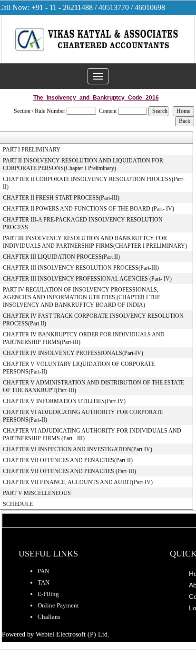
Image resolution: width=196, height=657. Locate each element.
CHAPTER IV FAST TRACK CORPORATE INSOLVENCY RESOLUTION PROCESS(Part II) (93, 320)
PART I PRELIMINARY (31, 149)
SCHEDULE (18, 504)
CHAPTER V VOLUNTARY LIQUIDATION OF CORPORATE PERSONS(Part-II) (79, 368)
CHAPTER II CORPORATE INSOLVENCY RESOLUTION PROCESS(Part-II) (94, 183)
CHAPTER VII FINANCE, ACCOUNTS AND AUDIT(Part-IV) (78, 482)
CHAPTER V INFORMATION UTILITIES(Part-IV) (64, 401)
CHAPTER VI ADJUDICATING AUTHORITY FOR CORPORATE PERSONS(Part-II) (83, 416)
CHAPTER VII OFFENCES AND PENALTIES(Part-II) (68, 460)
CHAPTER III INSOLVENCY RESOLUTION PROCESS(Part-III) (81, 267)
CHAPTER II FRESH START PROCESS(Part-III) (61, 197)
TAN (43, 582)
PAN (43, 571)
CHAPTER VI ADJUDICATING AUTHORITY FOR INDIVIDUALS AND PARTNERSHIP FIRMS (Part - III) (92, 434)
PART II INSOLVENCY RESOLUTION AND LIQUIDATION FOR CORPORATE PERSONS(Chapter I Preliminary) (83, 164)
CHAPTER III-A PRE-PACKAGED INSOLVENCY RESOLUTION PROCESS (83, 223)
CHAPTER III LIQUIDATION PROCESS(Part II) (61, 256)
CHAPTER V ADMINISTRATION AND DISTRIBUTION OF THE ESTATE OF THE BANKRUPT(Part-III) (93, 386)
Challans (49, 616)
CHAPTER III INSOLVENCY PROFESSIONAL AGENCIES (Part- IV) (87, 278)
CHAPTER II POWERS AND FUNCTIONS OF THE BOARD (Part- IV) (88, 208)
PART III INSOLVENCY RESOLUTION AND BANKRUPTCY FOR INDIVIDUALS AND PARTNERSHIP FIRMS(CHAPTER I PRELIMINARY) (95, 242)
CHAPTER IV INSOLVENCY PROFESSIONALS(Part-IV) (73, 353)
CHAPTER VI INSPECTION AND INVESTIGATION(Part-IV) (77, 449)
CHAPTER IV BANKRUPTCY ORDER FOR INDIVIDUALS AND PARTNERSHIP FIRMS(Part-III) (84, 338)
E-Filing (48, 593)
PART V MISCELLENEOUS (37, 493)
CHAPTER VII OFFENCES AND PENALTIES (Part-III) (69, 471)
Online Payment (58, 605)
